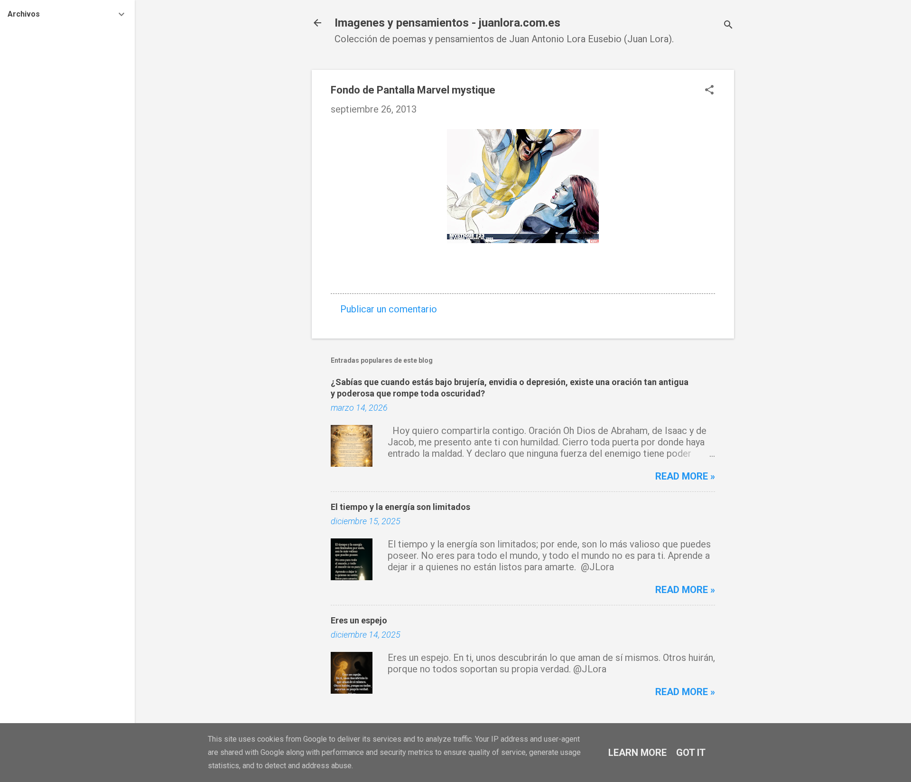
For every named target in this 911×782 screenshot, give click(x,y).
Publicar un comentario (388, 309)
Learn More (637, 752)
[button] (709, 91)
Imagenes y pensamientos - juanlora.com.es (447, 22)
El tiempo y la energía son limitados (400, 507)
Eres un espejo (359, 620)
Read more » (685, 476)
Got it (691, 752)
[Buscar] (728, 25)
